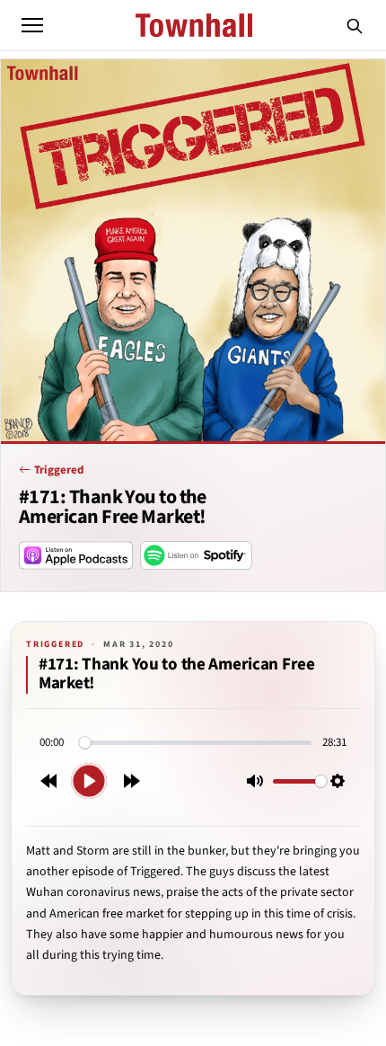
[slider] (195, 742)
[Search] (355, 25)
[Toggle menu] (32, 25)
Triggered (58, 470)
